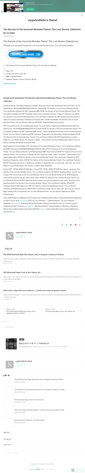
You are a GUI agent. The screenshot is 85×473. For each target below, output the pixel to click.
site (14, 212)
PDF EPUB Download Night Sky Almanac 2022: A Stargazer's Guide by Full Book (33, 254)
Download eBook (9, 83)
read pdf (42, 209)
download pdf (15, 203)
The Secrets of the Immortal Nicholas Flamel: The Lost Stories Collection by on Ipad (39, 389)
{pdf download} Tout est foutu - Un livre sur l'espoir (29, 420)
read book (23, 200)
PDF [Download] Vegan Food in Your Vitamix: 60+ (22, 272)
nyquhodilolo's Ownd (42, 20)
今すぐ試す (30, 9)
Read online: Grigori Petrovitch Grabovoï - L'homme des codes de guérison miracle (34, 290)
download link (29, 206)
